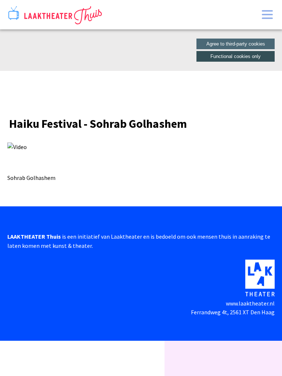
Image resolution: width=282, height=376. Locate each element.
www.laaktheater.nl (250, 303)
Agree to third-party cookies (235, 44)
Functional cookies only (235, 56)
